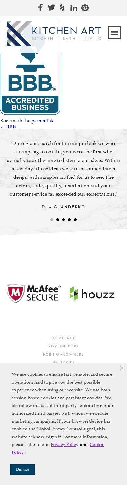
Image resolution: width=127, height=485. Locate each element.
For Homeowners (63, 354)
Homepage (64, 338)
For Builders (64, 346)
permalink (42, 121)
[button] (122, 368)
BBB (8, 126)
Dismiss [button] (22, 469)
